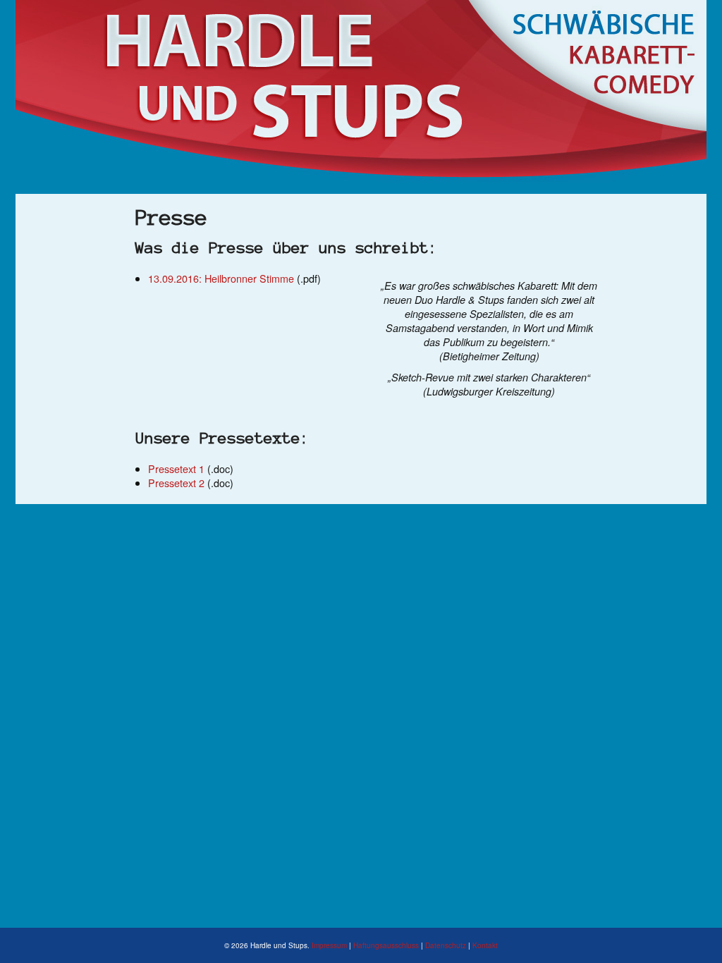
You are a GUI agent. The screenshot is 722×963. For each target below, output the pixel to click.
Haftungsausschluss (386, 945)
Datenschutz (445, 945)
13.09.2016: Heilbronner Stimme (221, 278)
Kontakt (485, 945)
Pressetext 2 (176, 482)
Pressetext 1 (176, 468)
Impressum (329, 945)
